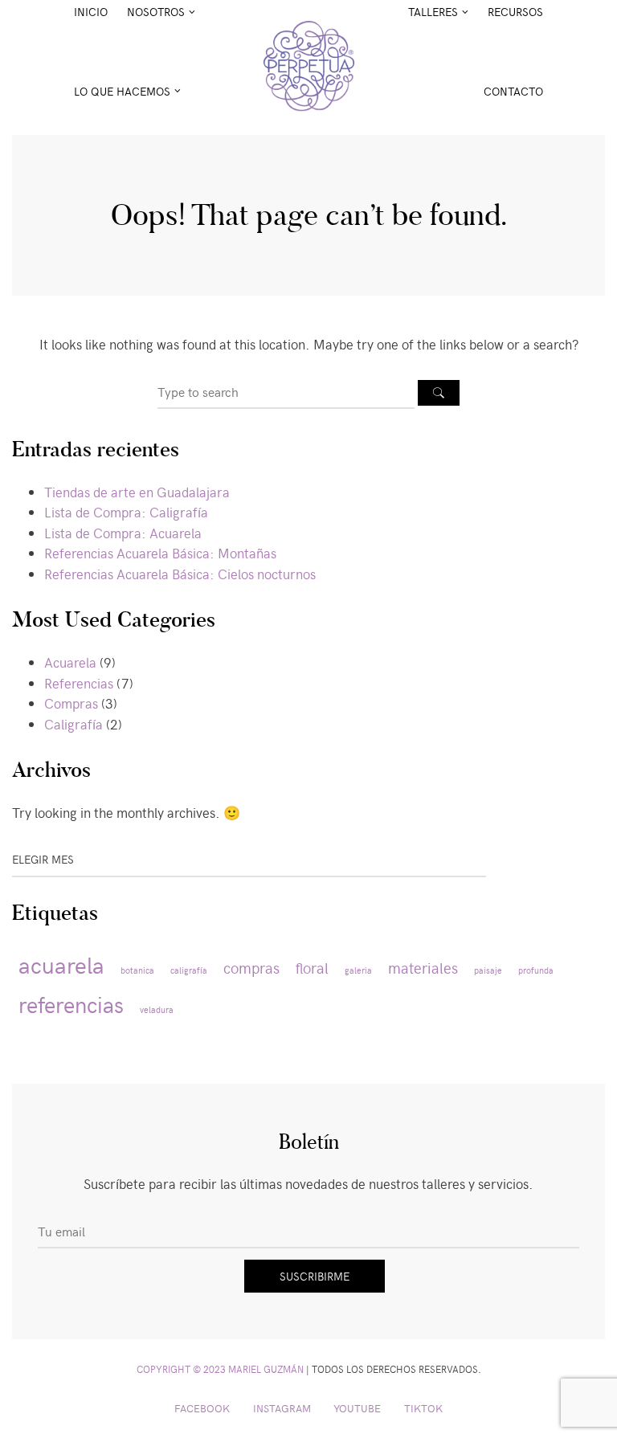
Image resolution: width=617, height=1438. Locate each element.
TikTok (423, 1408)
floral (312, 968)
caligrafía (188, 970)
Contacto (513, 91)
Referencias (78, 682)
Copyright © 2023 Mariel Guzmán (220, 1368)
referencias (71, 1003)
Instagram (282, 1408)
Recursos (515, 11)
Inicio (91, 11)
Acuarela (70, 662)
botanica (137, 970)
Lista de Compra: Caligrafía (126, 511)
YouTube (357, 1408)
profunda (536, 970)
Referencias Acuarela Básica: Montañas (160, 552)
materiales (423, 968)
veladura (157, 1009)
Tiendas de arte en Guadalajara (137, 491)
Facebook (202, 1408)
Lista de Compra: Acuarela (123, 532)
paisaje (488, 970)
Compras (71, 703)
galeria (358, 970)
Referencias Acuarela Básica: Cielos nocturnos (180, 573)
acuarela (61, 964)
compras (251, 968)
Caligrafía (73, 723)
